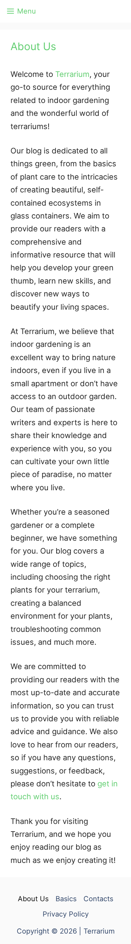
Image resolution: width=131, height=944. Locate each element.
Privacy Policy (66, 914)
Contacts (98, 899)
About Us (33, 899)
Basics (66, 899)
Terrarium (72, 74)
